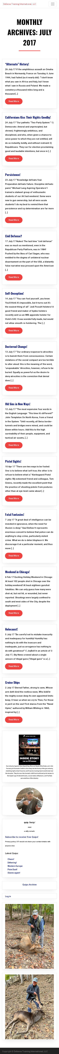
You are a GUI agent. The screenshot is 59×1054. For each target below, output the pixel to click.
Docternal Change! (16, 346)
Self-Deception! (14, 293)
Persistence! (12, 174)
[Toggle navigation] (53, 4)
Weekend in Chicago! (17, 572)
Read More (14, 101)
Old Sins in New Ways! (17, 404)
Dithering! (12, 862)
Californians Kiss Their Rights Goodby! (28, 117)
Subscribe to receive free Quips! (21, 837)
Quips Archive (29, 884)
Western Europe (15, 866)
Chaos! (11, 859)
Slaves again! (14, 873)
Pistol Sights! (13, 461)
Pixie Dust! (12, 869)
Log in (8, 896)
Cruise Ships (12, 682)
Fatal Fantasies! (14, 514)
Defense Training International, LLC (31, 1051)
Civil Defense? (13, 236)
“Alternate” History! (17, 64)
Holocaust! (11, 629)
